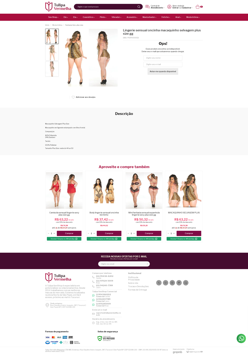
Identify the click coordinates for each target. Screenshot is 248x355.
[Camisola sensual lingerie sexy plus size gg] (64, 206)
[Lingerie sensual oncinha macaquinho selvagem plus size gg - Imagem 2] (52, 52)
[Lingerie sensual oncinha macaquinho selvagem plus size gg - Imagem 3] (52, 69)
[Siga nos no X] (159, 282)
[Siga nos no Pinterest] (179, 282)
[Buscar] (139, 7)
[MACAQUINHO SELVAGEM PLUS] (184, 206)
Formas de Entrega (137, 290)
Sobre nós (133, 283)
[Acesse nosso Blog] (185, 282)
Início (47, 25)
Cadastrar (186, 8)
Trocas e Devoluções (138, 286)
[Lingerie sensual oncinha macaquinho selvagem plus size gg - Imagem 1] (52, 36)
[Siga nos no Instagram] (172, 282)
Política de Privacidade (134, 278)
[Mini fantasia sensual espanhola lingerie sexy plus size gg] (144, 206)
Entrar (176, 8)
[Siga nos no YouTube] (165, 282)
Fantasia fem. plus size (74, 25)
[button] (52, 36)
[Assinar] (147, 264)
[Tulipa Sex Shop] (58, 7)
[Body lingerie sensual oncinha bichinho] (104, 206)
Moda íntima (57, 25)
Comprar (69, 233)
